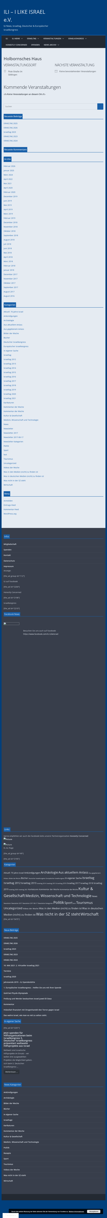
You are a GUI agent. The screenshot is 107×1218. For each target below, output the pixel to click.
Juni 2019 (8, 201)
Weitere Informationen (76, 1211)
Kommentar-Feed (11, 509)
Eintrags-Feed (10, 505)
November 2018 (10, 226)
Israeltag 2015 (10, 372)
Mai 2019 (8, 205)
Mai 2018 (8, 252)
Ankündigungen (11, 316)
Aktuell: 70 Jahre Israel (13, 311)
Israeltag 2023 (10, 132)
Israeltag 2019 (10, 389)
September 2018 (11, 235)
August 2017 (9, 291)
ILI (7, 38)
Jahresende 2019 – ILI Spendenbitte (19, 982)
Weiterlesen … (11, 1072)
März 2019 (8, 213)
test (5, 454)
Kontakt (7, 555)
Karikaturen (9, 402)
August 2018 (9, 239)
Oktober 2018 (9, 231)
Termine (7, 971)
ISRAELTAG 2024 (10, 140)
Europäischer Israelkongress (16, 346)
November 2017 (10, 278)
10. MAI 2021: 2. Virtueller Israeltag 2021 (21, 965)
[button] (21, 38)
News (6, 424)
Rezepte (7, 1153)
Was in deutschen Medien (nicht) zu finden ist (24, 476)
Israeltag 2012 (10, 359)
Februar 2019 (9, 218)
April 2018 (8, 257)
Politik (6, 446)
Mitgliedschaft (10, 544)
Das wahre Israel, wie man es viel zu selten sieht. (25, 1015)
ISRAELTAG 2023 (10, 136)
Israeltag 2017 (10, 381)
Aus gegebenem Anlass (14, 329)
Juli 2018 (7, 244)
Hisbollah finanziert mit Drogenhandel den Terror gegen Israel (31, 1010)
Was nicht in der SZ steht (15, 480)
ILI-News (16, 38)
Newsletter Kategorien (13, 441)
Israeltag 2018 (10, 385)
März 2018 (8, 261)
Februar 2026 (9, 166)
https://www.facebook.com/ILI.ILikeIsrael (40, 634)
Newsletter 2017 (11, 433)
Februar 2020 (9, 192)
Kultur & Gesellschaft (13, 415)
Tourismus (8, 459)
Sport (6, 450)
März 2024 (8, 175)
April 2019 (8, 209)
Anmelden (8, 500)
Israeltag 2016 (10, 376)
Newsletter (8, 428)
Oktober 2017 (9, 283)
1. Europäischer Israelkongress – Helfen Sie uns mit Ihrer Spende (32, 987)
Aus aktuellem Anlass (13, 324)
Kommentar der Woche (14, 407)
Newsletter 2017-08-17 (13, 437)
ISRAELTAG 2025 (10, 123)
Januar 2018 (9, 270)
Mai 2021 (8, 183)
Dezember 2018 (10, 222)
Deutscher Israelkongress (15, 342)
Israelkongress (76, 38)
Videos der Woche (11, 467)
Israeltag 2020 (10, 394)
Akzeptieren (93, 1211)
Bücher (7, 337)
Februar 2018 (9, 265)
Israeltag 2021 (10, 398)
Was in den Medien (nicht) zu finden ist (21, 472)
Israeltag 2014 (10, 368)
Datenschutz (9, 561)
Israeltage (8, 1120)
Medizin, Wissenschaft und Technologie (21, 420)
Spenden (35, 45)
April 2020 (8, 188)
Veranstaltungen (52, 38)
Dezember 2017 (10, 274)
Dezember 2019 (10, 196)
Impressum (9, 566)
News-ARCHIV (50, 45)
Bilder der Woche (11, 333)
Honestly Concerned (16, 45)
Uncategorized (10, 463)
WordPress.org (10, 513)
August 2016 (9, 296)
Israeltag (31, 38)
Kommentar (9, 1004)
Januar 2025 (9, 170)
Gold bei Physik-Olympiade (16, 993)
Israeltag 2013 (10, 363)
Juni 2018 (8, 248)
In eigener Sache (11, 350)
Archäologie (9, 320)
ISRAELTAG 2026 (10, 127)
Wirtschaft (8, 485)
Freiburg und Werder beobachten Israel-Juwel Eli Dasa (28, 998)
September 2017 (11, 287)
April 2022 (8, 179)
